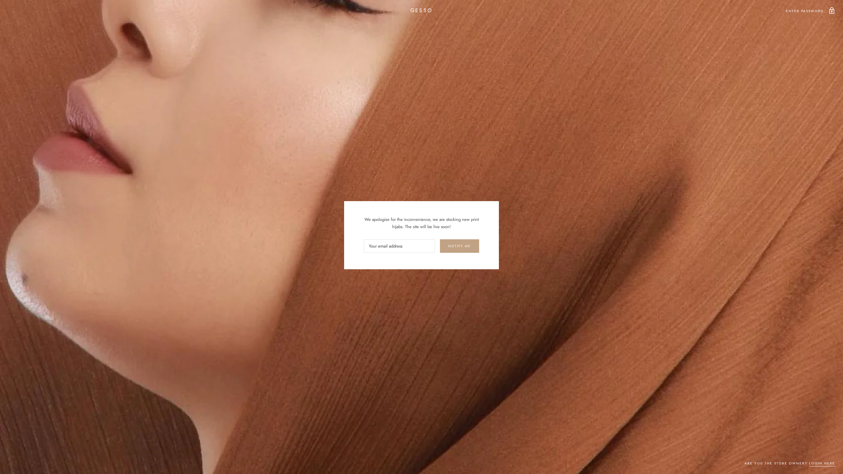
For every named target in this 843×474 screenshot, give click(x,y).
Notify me (459, 246)
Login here (822, 463)
